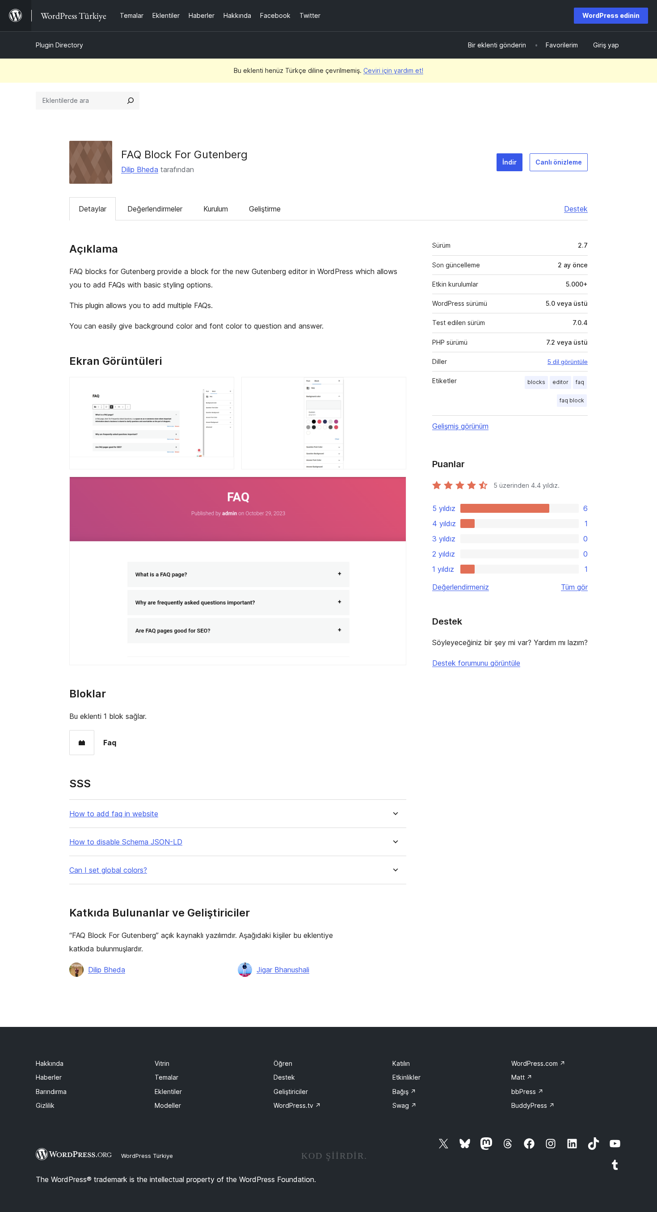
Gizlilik (45, 1105)
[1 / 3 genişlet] (222, 388)
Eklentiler (168, 1091)
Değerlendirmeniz (460, 587)
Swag (404, 1105)
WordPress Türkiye (147, 1155)
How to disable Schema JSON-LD (125, 842)
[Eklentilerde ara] (130, 101)
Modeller (168, 1105)
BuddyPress (533, 1105)
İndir (509, 162)
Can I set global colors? (108, 870)
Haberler (49, 1077)
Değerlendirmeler (154, 208)
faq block (572, 400)
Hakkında (49, 1063)
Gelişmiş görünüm (460, 426)
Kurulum (215, 208)
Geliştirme (265, 208)
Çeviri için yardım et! (393, 70)
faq (580, 382)
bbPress (527, 1091)
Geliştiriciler (291, 1091)
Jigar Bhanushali (283, 969)
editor (560, 382)
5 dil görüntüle (568, 361)
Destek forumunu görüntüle (476, 663)
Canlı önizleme (558, 162)
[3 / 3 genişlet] (394, 488)
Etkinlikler (406, 1077)
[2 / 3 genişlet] (394, 388)
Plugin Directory (59, 45)
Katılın (401, 1063)
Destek (576, 208)
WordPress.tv (297, 1105)
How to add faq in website (113, 814)
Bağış (404, 1091)
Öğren (283, 1063)
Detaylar (92, 208)
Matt (521, 1077)
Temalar (166, 1077)
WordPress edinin (611, 15)
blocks (536, 382)
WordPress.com (538, 1063)
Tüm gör (574, 587)
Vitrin (162, 1063)
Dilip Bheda (139, 169)
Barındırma (51, 1091)
